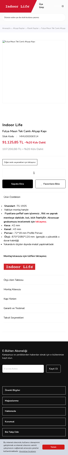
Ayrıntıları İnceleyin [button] (27, 451)
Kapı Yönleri (10, 299)
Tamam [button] (53, 447)
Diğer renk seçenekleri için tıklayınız (20, 162)
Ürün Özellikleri (12, 197)
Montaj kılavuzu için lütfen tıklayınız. (25, 256)
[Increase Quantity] (63, 173)
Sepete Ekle (17, 183)
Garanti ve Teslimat (14, 308)
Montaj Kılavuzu (12, 289)
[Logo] (17, 6)
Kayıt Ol (53, 368)
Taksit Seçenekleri (14, 317)
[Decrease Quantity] (5, 173)
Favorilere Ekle (51, 183)
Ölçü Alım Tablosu (13, 280)
